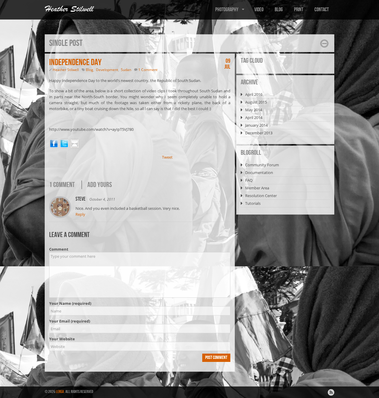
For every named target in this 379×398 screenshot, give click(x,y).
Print (298, 10)
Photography (226, 10)
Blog (279, 10)
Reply (80, 214)
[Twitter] (64, 144)
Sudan (126, 69)
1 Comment (148, 69)
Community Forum (262, 164)
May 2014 (253, 109)
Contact (321, 10)
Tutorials (253, 203)
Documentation (259, 172)
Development (107, 69)
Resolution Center (261, 195)
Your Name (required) (70, 303)
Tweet (167, 157)
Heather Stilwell (66, 69)
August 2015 (256, 102)
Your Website (62, 338)
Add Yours (99, 185)
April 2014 (253, 117)
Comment (58, 249)
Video (259, 10)
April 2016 (253, 94)
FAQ (249, 180)
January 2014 (256, 125)
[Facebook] (54, 144)
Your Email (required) (69, 321)
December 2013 (258, 133)
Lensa (60, 391)
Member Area (257, 188)
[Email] (74, 144)
